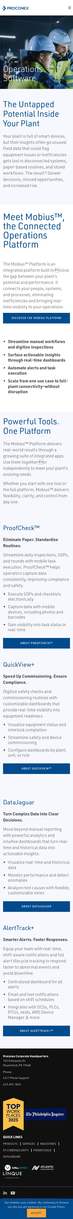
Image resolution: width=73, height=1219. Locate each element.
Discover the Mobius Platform (36, 318)
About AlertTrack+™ (36, 1030)
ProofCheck (42, 1150)
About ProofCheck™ (36, 643)
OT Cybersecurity (16, 1150)
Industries (48, 1143)
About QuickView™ (37, 768)
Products (10, 1143)
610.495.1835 (12, 1084)
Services (29, 1143)
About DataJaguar (36, 906)
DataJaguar (11, 1156)
